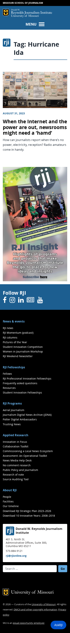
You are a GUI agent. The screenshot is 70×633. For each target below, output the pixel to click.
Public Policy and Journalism (20, 470)
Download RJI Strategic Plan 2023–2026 (27, 511)
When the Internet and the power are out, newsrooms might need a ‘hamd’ (35, 127)
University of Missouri (25, 16)
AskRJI (58, 625)
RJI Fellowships (14, 367)
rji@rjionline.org (16, 555)
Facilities (8, 501)
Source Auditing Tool (16, 479)
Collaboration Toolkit (15, 446)
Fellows (7, 373)
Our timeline (11, 506)
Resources (9, 388)
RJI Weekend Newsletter (18, 356)
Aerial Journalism (13, 410)
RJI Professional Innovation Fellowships (27, 378)
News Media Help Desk (17, 460)
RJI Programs (12, 403)
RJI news (8, 328)
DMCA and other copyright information (35, 609)
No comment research (17, 465)
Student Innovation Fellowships (22, 392)
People (7, 497)
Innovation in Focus (15, 442)
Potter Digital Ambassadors (20, 419)
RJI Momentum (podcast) (18, 332)
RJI (31, 12)
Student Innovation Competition (23, 347)
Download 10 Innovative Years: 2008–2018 (29, 515)
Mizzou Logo (6, 12)
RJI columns (10, 337)
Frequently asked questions (20, 383)
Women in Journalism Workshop (23, 351)
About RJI (10, 490)
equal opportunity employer (28, 623)
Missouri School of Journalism (23, 2)
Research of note (13, 474)
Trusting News (12, 424)
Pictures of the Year (15, 342)
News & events (14, 321)
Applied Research (15, 435)
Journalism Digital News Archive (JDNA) (27, 414)
